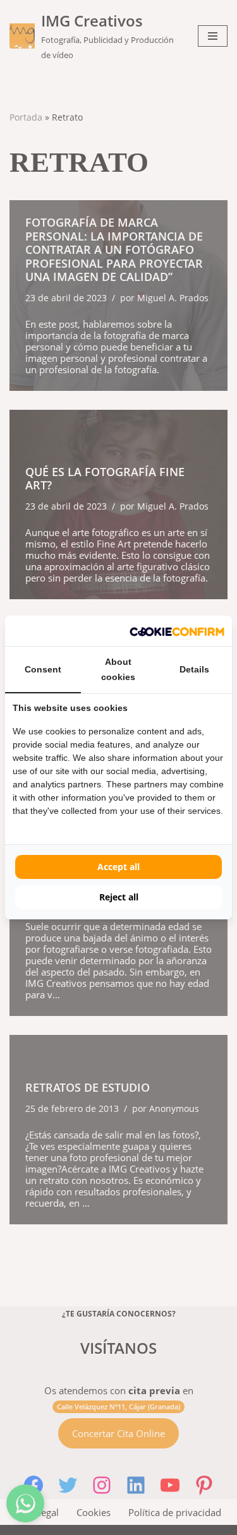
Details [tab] (194, 669)
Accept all (118, 867)
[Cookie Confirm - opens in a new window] (177, 630)
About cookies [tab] (118, 669)
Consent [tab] (43, 669)
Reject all (118, 897)
